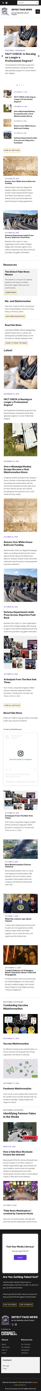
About (4, 1344)
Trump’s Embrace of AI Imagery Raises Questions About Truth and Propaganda (20, 972)
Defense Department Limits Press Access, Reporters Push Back (25, 140)
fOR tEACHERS (10, 1305)
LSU (7, 782)
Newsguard (25, 1350)
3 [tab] (22, 85)
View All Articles (11, 150)
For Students (26, 1305)
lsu (12, 782)
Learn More (11, 292)
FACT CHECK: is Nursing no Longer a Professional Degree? (25, 99)
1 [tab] (17, 85)
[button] (2, 56)
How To (4, 1350)
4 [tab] (24, 85)
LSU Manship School (21, 13)
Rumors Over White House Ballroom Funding (25, 127)
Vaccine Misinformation (16, 1043)
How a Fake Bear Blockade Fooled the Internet (18, 1153)
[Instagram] (6, 3)
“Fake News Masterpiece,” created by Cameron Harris (18, 1212)
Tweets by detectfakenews (12, 729)
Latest (4, 1353)
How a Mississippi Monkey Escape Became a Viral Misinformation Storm (24, 113)
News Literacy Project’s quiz (19, 1282)
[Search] (37, 3)
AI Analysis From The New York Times (20, 681)
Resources (20, 50)
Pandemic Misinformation (17, 1088)
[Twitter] (3, 3)
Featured (9, 50)
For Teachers (26, 1344)
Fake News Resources (15, 316)
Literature (24, 1353)
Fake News (6, 1347)
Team (5, 1368)
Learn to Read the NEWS (16, 343)
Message (6, 1366)
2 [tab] (19, 85)
